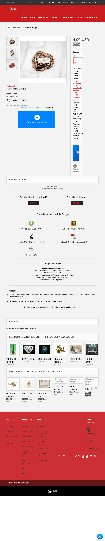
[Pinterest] (91, 456)
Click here (33, 203)
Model (8, 93)
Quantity (76, 52)
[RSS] (79, 456)
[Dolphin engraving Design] (92, 381)
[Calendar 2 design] (43, 59)
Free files (43, 17)
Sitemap (25, 473)
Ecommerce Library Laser (20, 483)
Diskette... (43, 394)
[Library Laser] (13, 9)
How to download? (88, 17)
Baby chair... (75, 387)
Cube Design (44, 359)
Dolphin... (89, 389)
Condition (10, 97)
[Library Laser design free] (52, 491)
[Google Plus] (87, 456)
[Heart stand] (28, 349)
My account (42, 420)
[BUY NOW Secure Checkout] (76, 153)
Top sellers (26, 436)
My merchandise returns (42, 434)
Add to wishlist (76, 170)
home (24, 17)
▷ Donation (69, 17)
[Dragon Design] (60, 349)
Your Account (54, 2)
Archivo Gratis (12, 436)
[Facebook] (71, 456)
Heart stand (28, 359)
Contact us (10, 2)
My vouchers (42, 460)
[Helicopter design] (13, 384)
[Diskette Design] (44, 384)
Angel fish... (28, 394)
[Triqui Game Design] (92, 349)
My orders (41, 426)
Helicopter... (12, 394)
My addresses (42, 448)
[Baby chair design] (76, 380)
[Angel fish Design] (28, 384)
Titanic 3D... (59, 387)
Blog (32, 17)
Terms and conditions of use (27, 454)
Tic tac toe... (76, 359)
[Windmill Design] (13, 349)
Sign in (65, 2)
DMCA (24, 468)
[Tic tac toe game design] (76, 349)
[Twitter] (75, 456)
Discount (56, 17)
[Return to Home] (9, 27)
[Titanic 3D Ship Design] (60, 380)
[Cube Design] (44, 349)
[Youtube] (83, 456)
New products (27, 431)
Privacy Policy (27, 446)
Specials (25, 426)
